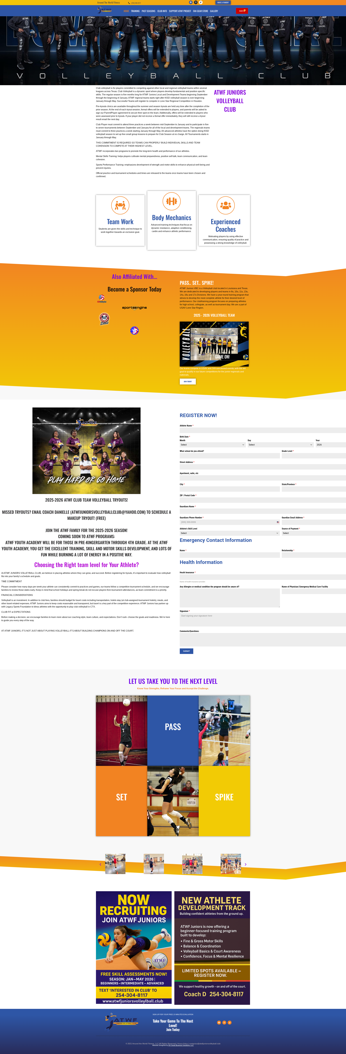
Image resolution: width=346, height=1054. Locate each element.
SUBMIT (186, 651)
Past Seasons (148, 11)
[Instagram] (196, 2)
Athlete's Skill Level (188, 528)
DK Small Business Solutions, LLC (181, 1045)
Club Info (162, 11)
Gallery (214, 11)
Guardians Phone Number (192, 517)
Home (126, 11)
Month (182, 440)
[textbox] (210, 444)
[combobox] (213, 444)
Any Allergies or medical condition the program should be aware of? (209, 586)
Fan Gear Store (200, 11)
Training (135, 11)
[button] (100, 864)
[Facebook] (191, 2)
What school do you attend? (192, 451)
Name (183, 550)
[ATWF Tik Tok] (201, 2)
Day (249, 440)
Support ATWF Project (180, 11)
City (182, 484)
